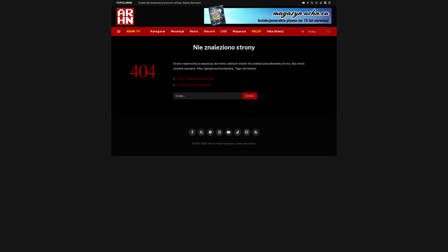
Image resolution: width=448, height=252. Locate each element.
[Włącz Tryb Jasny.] (303, 31)
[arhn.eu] (128, 16)
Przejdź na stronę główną (195, 85)
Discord (209, 31)
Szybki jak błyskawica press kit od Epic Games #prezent (169, 2)
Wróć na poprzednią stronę (196, 78)
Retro (194, 31)
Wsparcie (239, 31)
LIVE (223, 31)
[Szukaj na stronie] (328, 31)
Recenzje (177, 31)
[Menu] (119, 31)
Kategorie (157, 31)
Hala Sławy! (275, 31)
